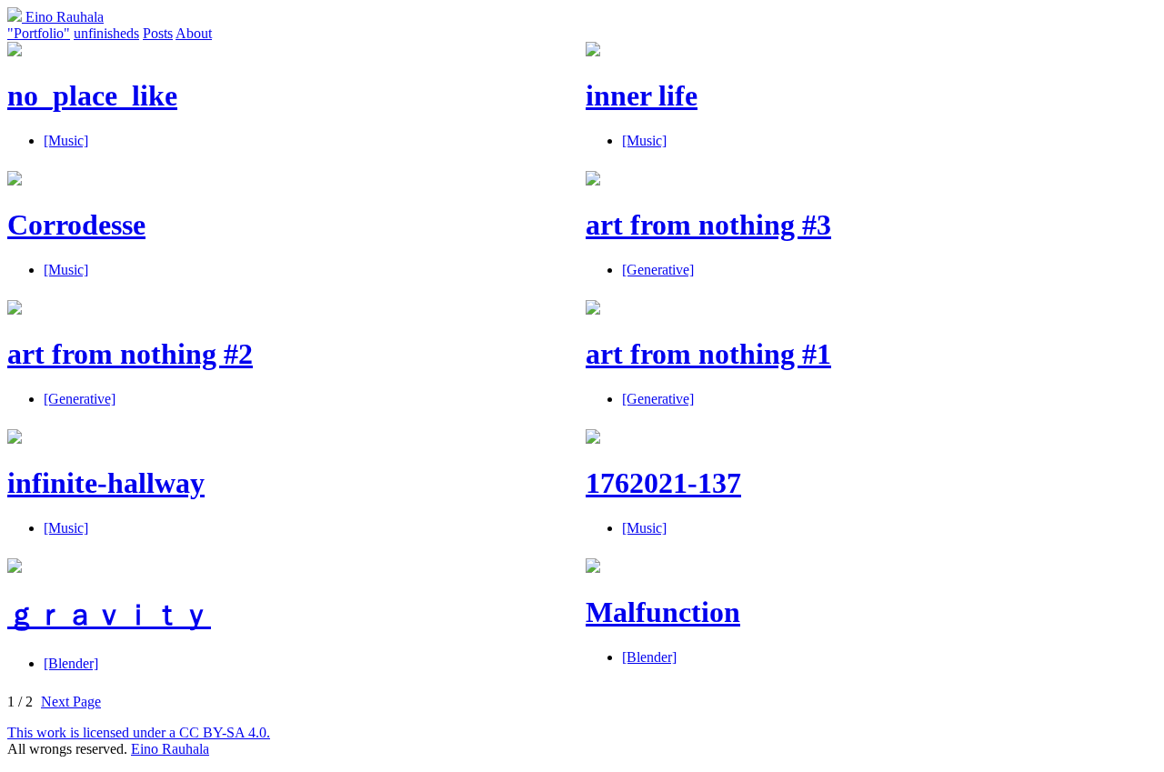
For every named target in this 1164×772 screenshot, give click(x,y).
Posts (158, 33)
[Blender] (71, 663)
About (194, 33)
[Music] (66, 140)
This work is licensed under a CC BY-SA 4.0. (138, 732)
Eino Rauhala (63, 17)
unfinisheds (106, 33)
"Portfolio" (38, 33)
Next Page (71, 701)
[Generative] (658, 269)
